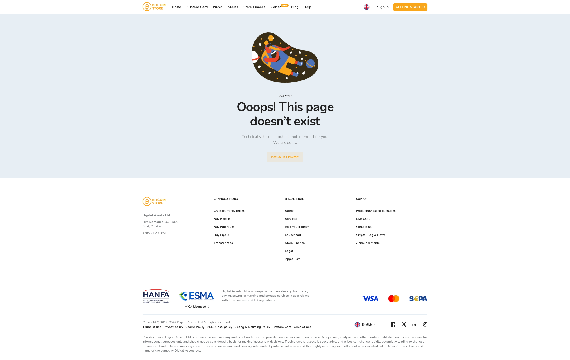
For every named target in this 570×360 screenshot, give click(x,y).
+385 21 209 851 (154, 233)
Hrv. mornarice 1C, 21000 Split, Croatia (160, 224)
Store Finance (254, 7)
